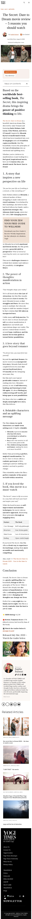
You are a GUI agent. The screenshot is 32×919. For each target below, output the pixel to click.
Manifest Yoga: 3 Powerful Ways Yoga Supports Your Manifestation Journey (15, 797)
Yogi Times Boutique (10, 856)
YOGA (10, 820)
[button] (24, 2)
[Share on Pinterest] (11, 704)
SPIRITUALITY (11, 9)
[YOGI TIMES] (3, 2)
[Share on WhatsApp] (15, 704)
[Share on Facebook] (4, 704)
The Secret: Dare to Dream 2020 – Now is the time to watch (15, 561)
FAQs (5, 891)
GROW (6, 9)
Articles (5, 737)
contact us (6, 850)
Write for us (7, 861)
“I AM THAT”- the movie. (11, 769)
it (9, 631)
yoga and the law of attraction (12, 824)
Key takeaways (9, 75)
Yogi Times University (10, 859)
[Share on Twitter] (8, 704)
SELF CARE (7, 885)
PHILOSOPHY (8, 879)
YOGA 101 (14, 820)
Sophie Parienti (14, 34)
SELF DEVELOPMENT (8, 792)
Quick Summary (10, 72)
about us (6, 847)
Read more (7, 696)
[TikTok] (10, 896)
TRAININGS (7, 870)
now (12, 631)
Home (2, 9)
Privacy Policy (8, 864)
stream (6, 631)
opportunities (8, 853)
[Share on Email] (19, 704)
